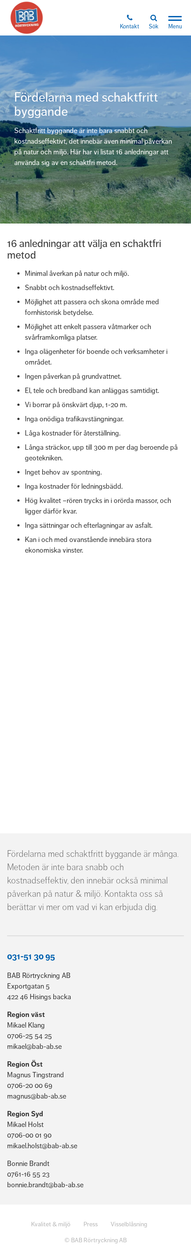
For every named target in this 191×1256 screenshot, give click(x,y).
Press (91, 1224)
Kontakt (129, 26)
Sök (154, 26)
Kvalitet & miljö (51, 1224)
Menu (175, 26)
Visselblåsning (129, 1224)
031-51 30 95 (31, 956)
